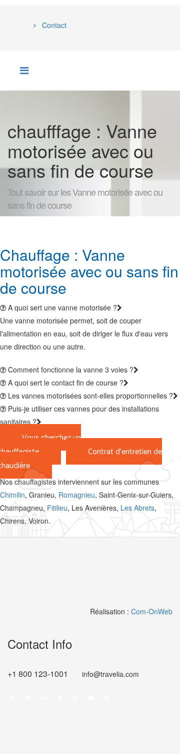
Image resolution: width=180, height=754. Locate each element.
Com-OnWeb (151, 611)
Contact (53, 25)
